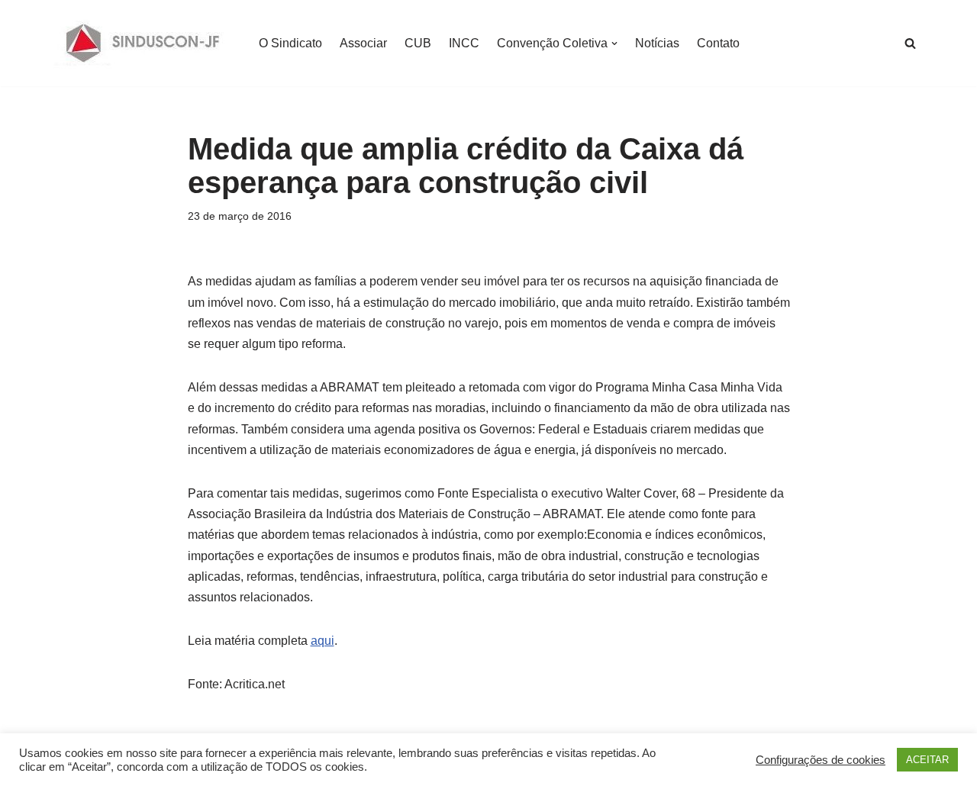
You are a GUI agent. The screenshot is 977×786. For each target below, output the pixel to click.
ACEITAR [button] (927, 759)
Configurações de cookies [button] (820, 760)
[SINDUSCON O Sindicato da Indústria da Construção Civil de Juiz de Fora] (143, 43)
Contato (718, 43)
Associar (363, 43)
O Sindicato (290, 43)
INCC (464, 43)
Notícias (657, 43)
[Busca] (910, 43)
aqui (322, 640)
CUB (418, 43)
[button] (614, 43)
